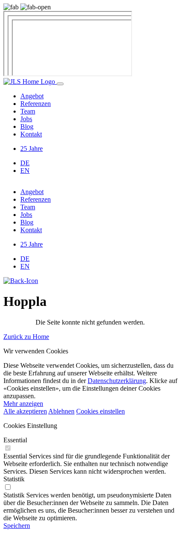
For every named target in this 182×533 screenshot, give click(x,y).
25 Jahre (31, 148)
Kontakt (31, 134)
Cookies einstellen (100, 411)
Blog (26, 126)
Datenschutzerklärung (117, 380)
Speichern (16, 525)
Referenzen (35, 103)
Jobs (26, 118)
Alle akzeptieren (25, 411)
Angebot (32, 96)
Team (27, 111)
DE (25, 163)
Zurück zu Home (26, 336)
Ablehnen (61, 411)
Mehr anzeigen (23, 403)
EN (25, 170)
